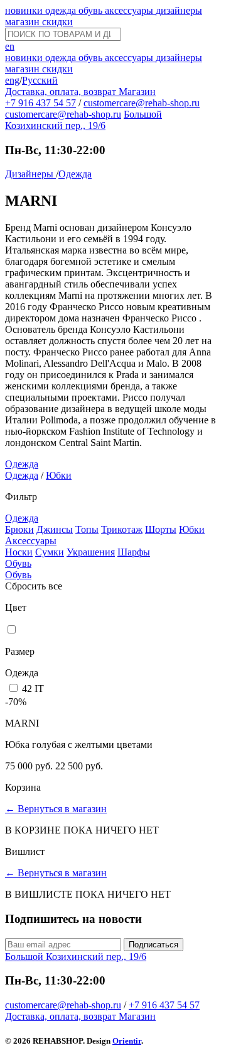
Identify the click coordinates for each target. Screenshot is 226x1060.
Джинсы (54, 529)
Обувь (18, 563)
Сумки (49, 552)
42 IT (33, 688)
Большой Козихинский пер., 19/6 (83, 120)
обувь (91, 10)
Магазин (137, 91)
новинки (25, 10)
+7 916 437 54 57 (40, 103)
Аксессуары (30, 540)
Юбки (59, 475)
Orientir (126, 1041)
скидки (57, 21)
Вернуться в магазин (56, 808)
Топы (87, 529)
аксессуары (130, 10)
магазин (23, 21)
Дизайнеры (30, 174)
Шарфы (133, 552)
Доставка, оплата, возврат (62, 91)
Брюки (19, 529)
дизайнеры (179, 10)
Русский (40, 80)
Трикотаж (122, 529)
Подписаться (153, 944)
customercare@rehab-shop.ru (141, 103)
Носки (19, 552)
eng (12, 80)
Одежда (75, 174)
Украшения (91, 552)
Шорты (160, 529)
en (9, 46)
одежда (61, 10)
